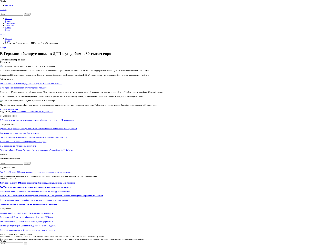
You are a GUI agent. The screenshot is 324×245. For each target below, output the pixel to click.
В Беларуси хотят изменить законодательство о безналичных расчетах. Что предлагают (37, 120)
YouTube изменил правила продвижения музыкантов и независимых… (31, 83)
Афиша (8, 28)
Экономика (10, 23)
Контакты (9, 5)
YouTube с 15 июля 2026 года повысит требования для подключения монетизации (35, 172)
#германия (13, 109)
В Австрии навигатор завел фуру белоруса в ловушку (23, 88)
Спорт (8, 30)
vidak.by (3, 10)
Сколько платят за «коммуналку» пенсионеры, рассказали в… (27, 213)
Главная (8, 19)
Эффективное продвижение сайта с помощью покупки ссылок (28, 204)
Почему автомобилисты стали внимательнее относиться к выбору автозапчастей (35, 191)
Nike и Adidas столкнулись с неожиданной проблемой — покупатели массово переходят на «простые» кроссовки (51, 196)
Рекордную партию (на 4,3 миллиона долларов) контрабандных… (28, 226)
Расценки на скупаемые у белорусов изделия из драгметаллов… (28, 230)
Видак (2, 34)
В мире (8, 21)
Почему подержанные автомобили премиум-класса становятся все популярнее (34, 200)
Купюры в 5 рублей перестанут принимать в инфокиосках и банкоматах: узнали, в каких (38, 129)
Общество (9, 25)
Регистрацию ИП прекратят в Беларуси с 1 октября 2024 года (26, 217)
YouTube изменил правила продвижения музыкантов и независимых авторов (35, 187)
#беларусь (4, 109)
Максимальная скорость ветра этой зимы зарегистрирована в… (27, 221)
